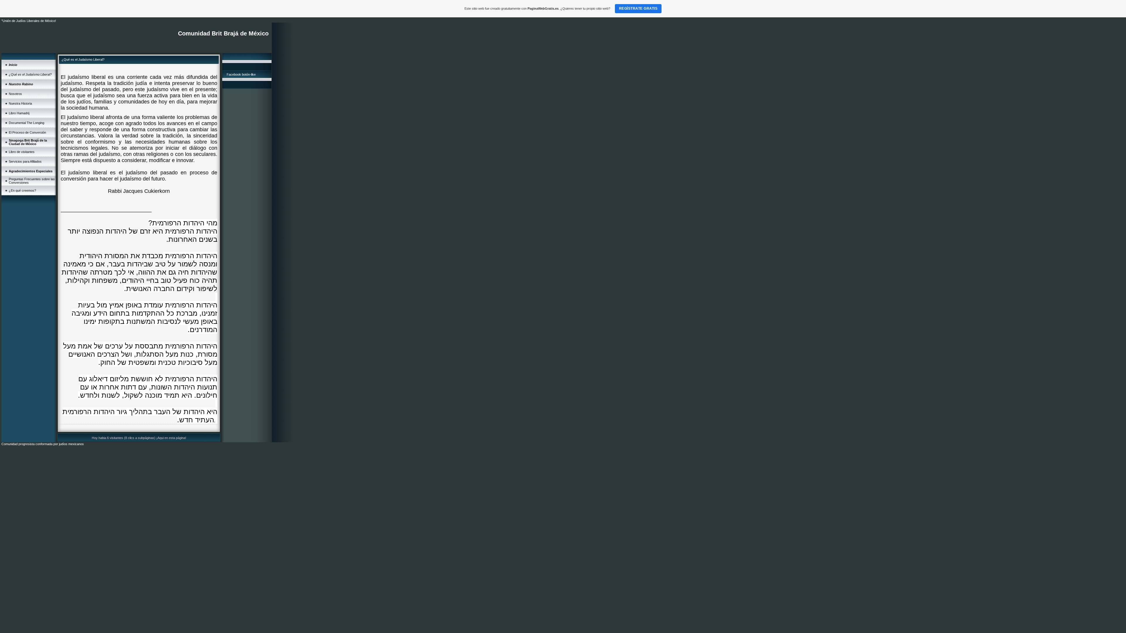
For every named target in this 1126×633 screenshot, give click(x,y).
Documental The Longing (26, 123)
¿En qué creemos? (22, 190)
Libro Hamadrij (19, 113)
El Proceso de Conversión (27, 132)
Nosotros (15, 94)
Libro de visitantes (22, 152)
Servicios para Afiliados (25, 161)
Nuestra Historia (20, 103)
